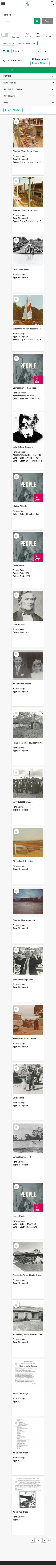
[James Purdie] (28, 1197)
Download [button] (15, 35)
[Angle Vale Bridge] (28, 1375)
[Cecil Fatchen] (28, 1079)
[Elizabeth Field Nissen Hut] (28, 902)
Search (7, 15)
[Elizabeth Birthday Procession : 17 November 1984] (28, 310)
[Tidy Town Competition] (28, 961)
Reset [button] (47, 21)
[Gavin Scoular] (28, 547)
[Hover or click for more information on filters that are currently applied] (48, 59)
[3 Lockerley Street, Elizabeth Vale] (28, 1257)
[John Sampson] (28, 606)
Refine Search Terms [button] (27, 43)
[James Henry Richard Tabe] (28, 369)
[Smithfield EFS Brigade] (28, 783)
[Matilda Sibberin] (28, 487)
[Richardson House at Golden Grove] (28, 724)
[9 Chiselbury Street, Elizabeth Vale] (28, 1316)
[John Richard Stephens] (28, 428)
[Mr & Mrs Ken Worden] (28, 665)
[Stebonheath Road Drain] (28, 842)
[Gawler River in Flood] (28, 1138)
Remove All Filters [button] (40, 63)
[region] (28, 90)
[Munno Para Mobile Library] (28, 1020)
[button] (37, 21)
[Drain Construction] (28, 251)
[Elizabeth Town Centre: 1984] (28, 132)
